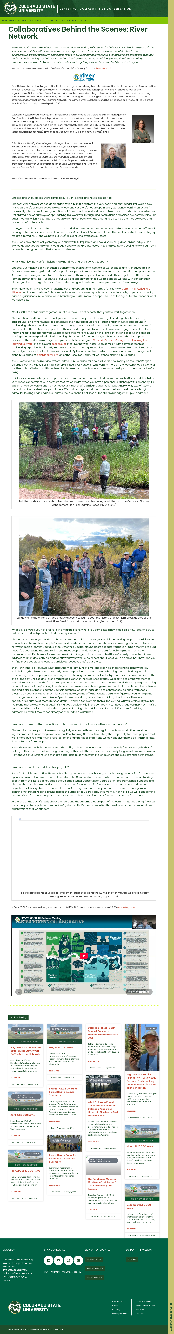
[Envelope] (78, 1260)
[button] (18, 1017)
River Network (103, 68)
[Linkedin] (48, 1260)
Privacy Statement (143, 1301)
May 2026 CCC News (61, 1047)
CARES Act (140, 1314)
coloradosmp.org (47, 355)
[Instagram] (68, 1260)
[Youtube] (58, 1260)
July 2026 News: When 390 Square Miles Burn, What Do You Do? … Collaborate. (25, 1051)
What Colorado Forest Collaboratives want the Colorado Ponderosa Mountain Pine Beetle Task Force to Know (103, 1109)
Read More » (15, 1078)
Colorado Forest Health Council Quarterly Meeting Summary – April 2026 (103, 1032)
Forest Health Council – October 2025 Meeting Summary (63, 1159)
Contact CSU (117, 1301)
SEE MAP (7, 1280)
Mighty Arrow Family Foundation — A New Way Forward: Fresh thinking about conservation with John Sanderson (141, 1081)
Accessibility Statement (145, 1305)
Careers (115, 1305)
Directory (116, 1309)
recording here (126, 907)
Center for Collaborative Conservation (95, 8)
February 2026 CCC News (25, 1170)
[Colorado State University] (28, 9)
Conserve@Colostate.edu (68, 1271)
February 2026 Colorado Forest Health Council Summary (63, 1092)
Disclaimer (140, 1309)
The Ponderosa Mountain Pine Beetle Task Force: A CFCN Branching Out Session (102, 1184)
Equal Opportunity (119, 1314)
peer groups (58, 344)
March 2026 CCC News (140, 1146)
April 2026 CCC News (22, 1115)
